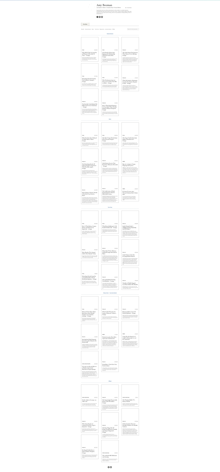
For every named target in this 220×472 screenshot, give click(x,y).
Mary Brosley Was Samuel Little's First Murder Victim (89, 253)
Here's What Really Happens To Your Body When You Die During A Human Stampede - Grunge (109, 108)
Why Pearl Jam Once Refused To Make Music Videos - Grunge (89, 139)
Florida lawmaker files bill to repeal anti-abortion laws (109, 337)
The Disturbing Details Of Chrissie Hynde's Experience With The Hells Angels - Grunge (89, 166)
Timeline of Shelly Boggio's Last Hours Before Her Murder (130, 283)
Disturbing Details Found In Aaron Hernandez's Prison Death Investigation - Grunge (89, 277)
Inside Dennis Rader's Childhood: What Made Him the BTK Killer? (129, 227)
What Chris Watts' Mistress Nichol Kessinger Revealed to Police (109, 252)
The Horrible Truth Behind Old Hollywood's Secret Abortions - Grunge (89, 105)
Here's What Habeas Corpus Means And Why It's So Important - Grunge (89, 227)
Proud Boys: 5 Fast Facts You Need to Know (109, 365)
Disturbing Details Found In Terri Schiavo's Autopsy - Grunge (89, 80)
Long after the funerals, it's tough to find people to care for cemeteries (129, 338)
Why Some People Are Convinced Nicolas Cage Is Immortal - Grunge (88, 425)
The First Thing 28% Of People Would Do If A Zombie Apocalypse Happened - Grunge (109, 430)
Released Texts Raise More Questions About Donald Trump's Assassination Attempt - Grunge (89, 314)
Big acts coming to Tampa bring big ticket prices (129, 164)
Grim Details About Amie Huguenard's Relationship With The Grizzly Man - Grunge (108, 55)
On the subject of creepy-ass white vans (89, 400)
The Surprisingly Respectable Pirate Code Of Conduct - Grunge (109, 401)
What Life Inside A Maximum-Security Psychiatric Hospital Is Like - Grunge (130, 82)
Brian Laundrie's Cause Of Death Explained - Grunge (129, 312)
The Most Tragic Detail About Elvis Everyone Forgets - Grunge (109, 139)
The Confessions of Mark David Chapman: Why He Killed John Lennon (108, 192)
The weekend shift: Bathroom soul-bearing (109, 456)
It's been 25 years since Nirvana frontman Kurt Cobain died (130, 193)
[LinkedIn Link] (100, 17)
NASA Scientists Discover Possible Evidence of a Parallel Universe (130, 425)
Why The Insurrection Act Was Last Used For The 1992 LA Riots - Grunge (109, 81)
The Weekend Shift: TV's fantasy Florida (129, 400)
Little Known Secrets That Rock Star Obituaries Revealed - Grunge (110, 164)
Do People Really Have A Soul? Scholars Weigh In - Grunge (88, 451)
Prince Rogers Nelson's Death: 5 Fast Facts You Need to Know (89, 194)
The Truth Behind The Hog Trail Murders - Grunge (108, 280)
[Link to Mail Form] (102, 17)
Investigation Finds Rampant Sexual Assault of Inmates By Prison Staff (89, 341)
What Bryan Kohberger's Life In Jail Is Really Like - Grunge (109, 226)
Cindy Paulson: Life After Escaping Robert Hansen (129, 255)
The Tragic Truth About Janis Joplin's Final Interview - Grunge (130, 139)
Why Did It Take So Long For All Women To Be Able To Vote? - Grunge (89, 54)
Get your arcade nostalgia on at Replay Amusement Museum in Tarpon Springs (89, 368)
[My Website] (97, 17)
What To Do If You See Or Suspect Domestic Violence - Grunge (109, 313)
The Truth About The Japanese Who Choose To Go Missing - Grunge (130, 54)
